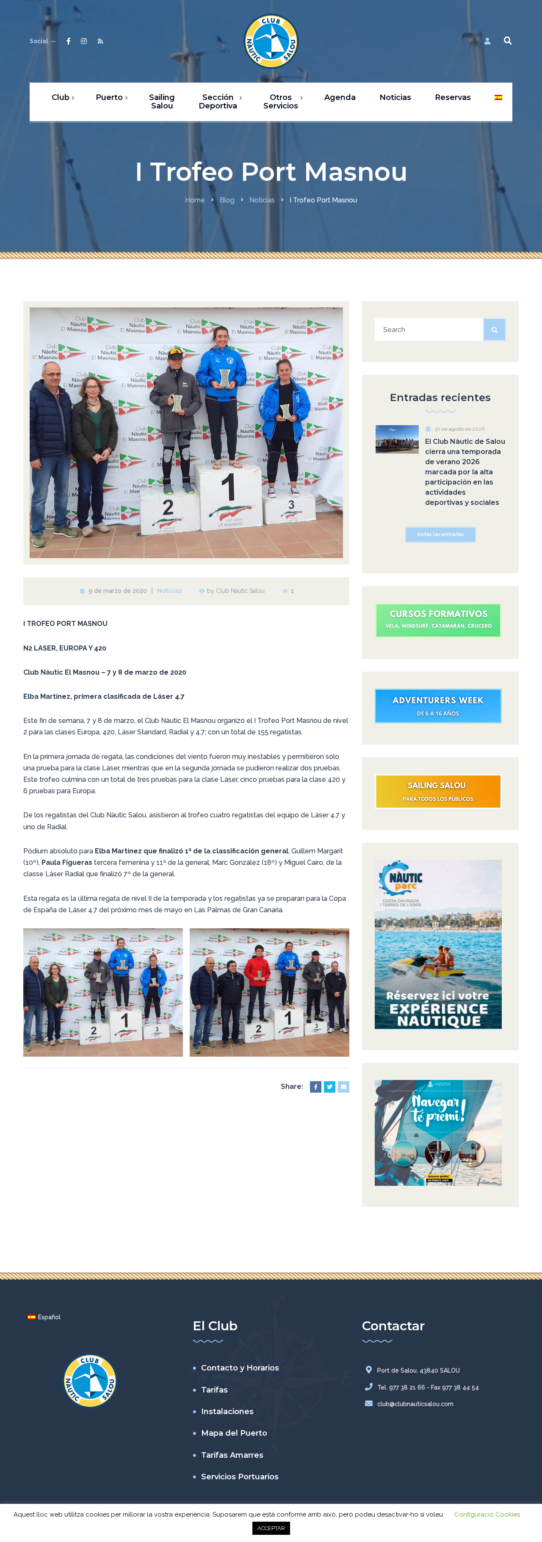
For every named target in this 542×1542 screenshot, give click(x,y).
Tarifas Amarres (232, 1455)
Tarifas (214, 1390)
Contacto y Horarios (240, 1368)
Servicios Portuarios (240, 1476)
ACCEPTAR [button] (271, 1528)
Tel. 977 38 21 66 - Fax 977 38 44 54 (428, 1387)
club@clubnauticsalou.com (415, 1404)
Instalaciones (227, 1411)
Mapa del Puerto (234, 1433)
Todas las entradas (440, 534)
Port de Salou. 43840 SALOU (418, 1370)
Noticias (169, 590)
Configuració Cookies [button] (487, 1514)
